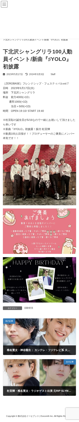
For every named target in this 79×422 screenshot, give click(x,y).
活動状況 (28, 308)
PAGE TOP (73, 405)
